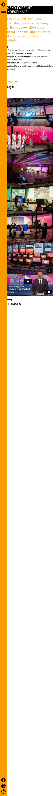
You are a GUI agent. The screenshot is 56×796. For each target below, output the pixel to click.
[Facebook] (3, 780)
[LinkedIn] (3, 791)
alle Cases (12, 304)
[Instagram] (3, 786)
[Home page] (3, 5)
